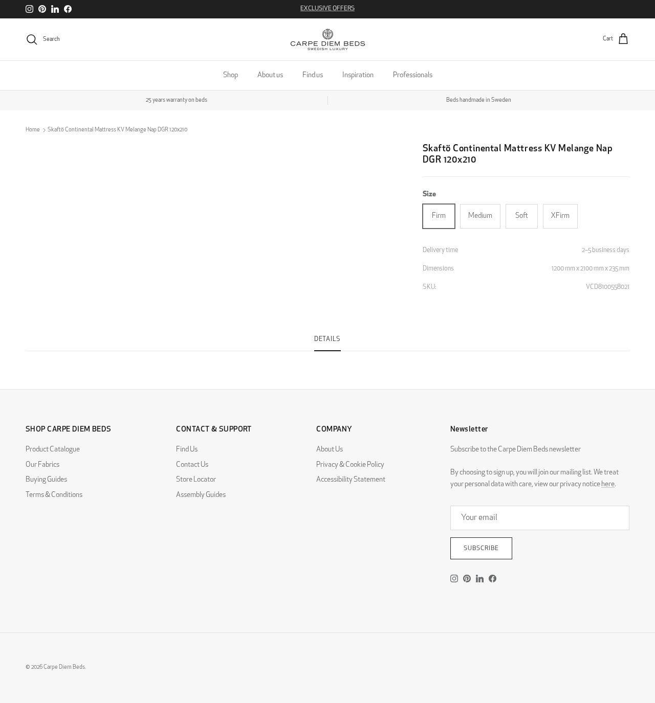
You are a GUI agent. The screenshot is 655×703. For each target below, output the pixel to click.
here (608, 484)
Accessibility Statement (350, 480)
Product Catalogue (53, 449)
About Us (329, 449)
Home (33, 130)
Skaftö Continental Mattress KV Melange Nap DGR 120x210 (117, 130)
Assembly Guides (201, 495)
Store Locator (196, 480)
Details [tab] (327, 339)
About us (270, 75)
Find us (312, 75)
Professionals (412, 75)
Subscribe (481, 549)
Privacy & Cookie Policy (350, 465)
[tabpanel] (327, 357)
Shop (230, 75)
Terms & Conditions (54, 495)
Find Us (187, 449)
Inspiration (358, 75)
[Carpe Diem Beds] (328, 39)
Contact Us (192, 465)
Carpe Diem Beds (64, 667)
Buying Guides (46, 480)
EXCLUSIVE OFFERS (327, 9)
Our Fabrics (42, 465)
